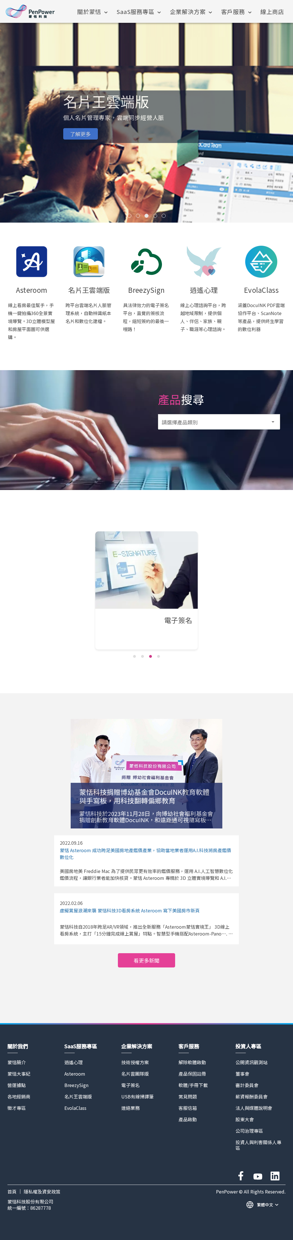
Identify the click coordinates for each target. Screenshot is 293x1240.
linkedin (275, 1176)
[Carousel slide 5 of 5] (164, 216)
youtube (257, 1176)
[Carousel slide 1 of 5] (129, 216)
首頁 (12, 1191)
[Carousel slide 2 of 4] (142, 656)
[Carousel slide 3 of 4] (150, 656)
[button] (219, 421)
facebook (240, 1176)
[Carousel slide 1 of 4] (134, 656)
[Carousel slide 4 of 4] (158, 656)
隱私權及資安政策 (42, 1191)
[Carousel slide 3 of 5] (146, 216)
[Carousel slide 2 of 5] (138, 216)
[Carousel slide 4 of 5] (155, 216)
